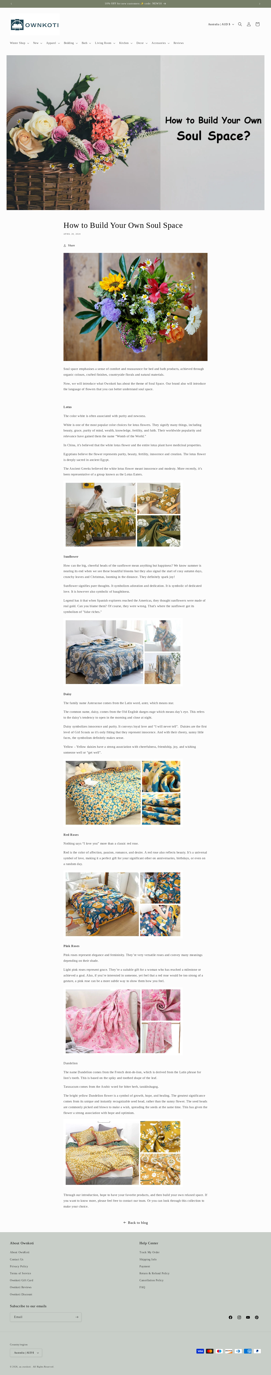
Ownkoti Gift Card (21, 1280)
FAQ (142, 1287)
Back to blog (138, 1223)
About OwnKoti (20, 1252)
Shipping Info (148, 1259)
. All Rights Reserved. (43, 1366)
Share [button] (71, 245)
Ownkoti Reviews (21, 1287)
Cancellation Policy (151, 1280)
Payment (144, 1266)
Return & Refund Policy (154, 1273)
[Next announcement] (259, 4)
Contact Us (16, 1259)
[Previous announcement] (11, 4)
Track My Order (149, 1252)
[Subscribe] (76, 1317)
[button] (19, 43)
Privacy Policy (19, 1266)
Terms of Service (20, 1273)
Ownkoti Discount (21, 1294)
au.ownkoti (25, 1366)
